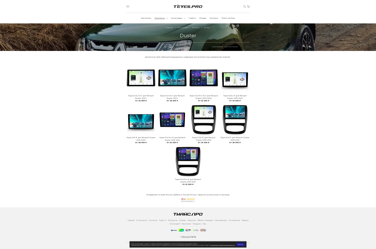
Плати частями (228, 18)
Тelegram (197, 224)
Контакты (214, 18)
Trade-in (192, 18)
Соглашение (234, 220)
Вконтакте (186, 224)
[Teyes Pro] (188, 6)
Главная (169, 28)
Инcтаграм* (175, 224)
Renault (195, 28)
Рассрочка (173, 220)
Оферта (245, 220)
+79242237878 (188, 237)
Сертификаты (221, 220)
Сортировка (217, 47)
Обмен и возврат (205, 220)
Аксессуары (176, 18)
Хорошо (241, 244)
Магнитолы (146, 18)
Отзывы (202, 18)
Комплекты (160, 18)
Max (204, 224)
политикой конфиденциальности (222, 245)
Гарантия (191, 220)
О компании (141, 220)
